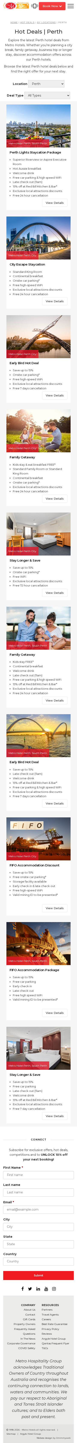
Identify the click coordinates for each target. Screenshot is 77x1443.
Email (8, 1202)
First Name (13, 1168)
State (7, 1237)
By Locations (46, 22)
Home (14, 22)
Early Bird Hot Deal (24, 363)
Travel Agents (50, 1314)
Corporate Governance (21, 1343)
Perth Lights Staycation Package (35, 152)
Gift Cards (29, 1319)
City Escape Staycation (27, 264)
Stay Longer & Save (25, 560)
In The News (28, 1338)
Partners (47, 1309)
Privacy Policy (50, 1329)
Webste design (44, 1438)
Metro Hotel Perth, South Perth (28, 143)
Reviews (47, 1333)
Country (9, 1254)
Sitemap (11, 1433)
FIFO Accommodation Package (34, 970)
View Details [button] (55, 202)
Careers (46, 1319)
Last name (11, 1185)
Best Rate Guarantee (54, 1324)
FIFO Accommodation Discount (34, 865)
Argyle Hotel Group (54, 1338)
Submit (38, 1275)
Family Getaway (22, 457)
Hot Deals (27, 22)
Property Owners (24, 1324)
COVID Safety (26, 1348)
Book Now (51, 6)
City (6, 1219)
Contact (30, 1314)
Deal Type (15, 95)
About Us (29, 1309)
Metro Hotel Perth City (22, 255)
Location (20, 84)
